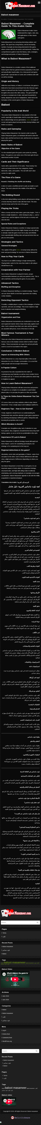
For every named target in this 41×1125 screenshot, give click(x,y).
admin (5, 19)
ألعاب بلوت (36, 963)
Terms (4, 933)
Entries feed (6, 1034)
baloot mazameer (30, 963)
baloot (2, 963)
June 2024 (5, 996)
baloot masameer (14, 962)
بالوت (4, 936)
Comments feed (7, 1037)
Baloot (29, 120)
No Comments (29, 19)
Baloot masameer (19, 19)
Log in (4, 1030)
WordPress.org (7, 1041)
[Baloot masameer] (20, 9)
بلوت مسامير (6, 950)
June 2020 (5, 999)
